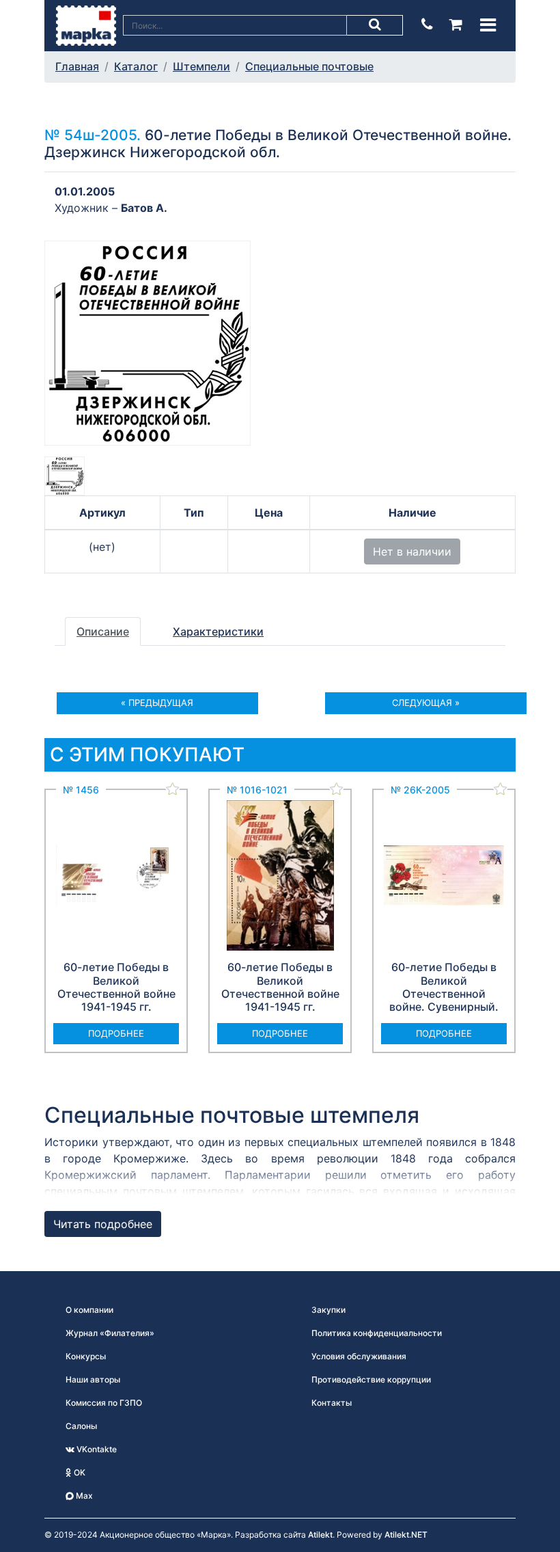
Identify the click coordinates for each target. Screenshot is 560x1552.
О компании (89, 1310)
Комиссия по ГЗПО (104, 1403)
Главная (77, 66)
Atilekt (320, 1534)
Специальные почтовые (309, 66)
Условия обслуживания (358, 1356)
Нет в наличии (412, 551)
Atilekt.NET (406, 1534)
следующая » (426, 702)
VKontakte (95, 1449)
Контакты (331, 1403)
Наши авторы (93, 1379)
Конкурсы (86, 1356)
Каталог (136, 66)
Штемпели (201, 66)
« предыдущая (157, 702)
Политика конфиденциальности (376, 1333)
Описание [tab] (102, 631)
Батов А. (144, 208)
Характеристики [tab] (218, 631)
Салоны (81, 1426)
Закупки (328, 1310)
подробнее (116, 1033)
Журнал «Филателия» (110, 1333)
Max (83, 1495)
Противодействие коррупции (371, 1379)
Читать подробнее (102, 1224)
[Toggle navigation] (488, 25)
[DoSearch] (375, 25)
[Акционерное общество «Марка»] (86, 24)
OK (78, 1472)
